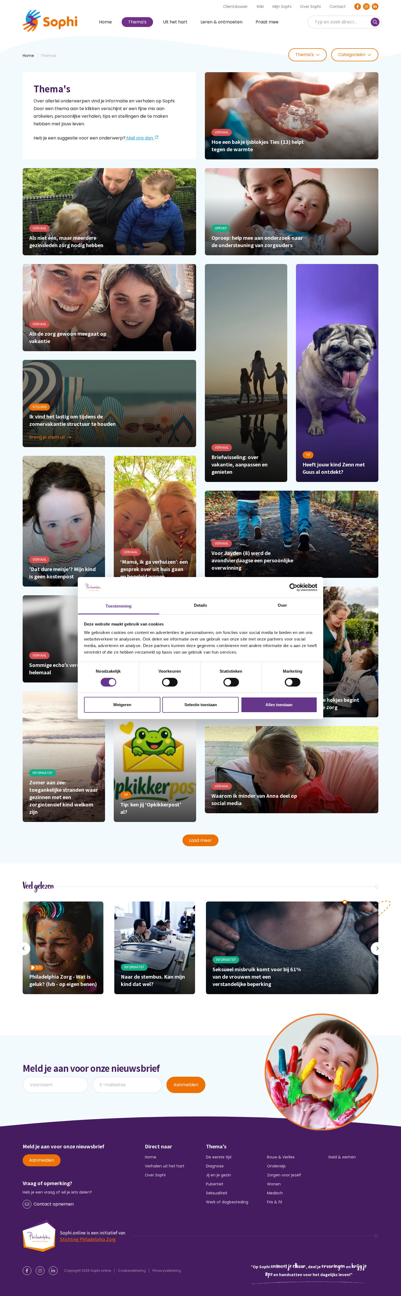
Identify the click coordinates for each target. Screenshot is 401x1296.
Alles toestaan (278, 704)
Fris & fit (274, 1202)
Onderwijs (276, 1166)
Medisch (275, 1193)
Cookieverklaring (132, 1270)
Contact (338, 6)
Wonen (274, 1184)
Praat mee (267, 22)
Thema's (137, 22)
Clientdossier (235, 6)
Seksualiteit (217, 1193)
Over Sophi (310, 6)
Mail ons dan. (139, 138)
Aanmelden (185, 1085)
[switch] (170, 682)
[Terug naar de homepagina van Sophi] (50, 21)
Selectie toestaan (200, 704)
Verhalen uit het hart (164, 1166)
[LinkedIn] (375, 6)
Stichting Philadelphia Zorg (88, 1239)
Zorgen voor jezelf (284, 1175)
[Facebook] (357, 6)
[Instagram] (366, 6)
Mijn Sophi (282, 6)
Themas (48, 55)
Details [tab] (200, 605)
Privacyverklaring (166, 1270)
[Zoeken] (375, 22)
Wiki (260, 6)
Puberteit (214, 1184)
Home (105, 22)
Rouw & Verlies (281, 1157)
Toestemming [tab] (118, 606)
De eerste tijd (218, 1157)
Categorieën (351, 54)
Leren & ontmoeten (221, 22)
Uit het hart (175, 22)
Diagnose (215, 1166)
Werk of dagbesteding (227, 1202)
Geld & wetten (342, 1157)
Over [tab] (282, 605)
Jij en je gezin (218, 1175)
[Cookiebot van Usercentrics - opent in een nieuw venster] (293, 587)
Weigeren (122, 704)
